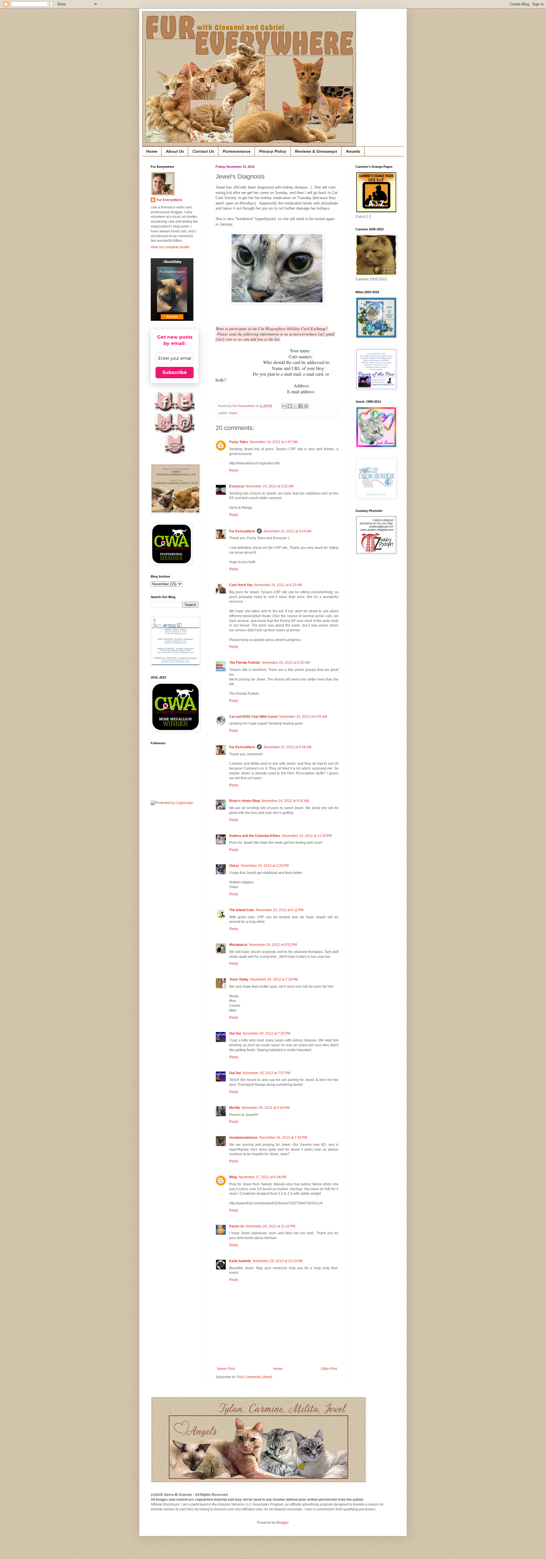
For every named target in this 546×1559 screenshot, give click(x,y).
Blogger (282, 1523)
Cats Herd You (241, 585)
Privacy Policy (272, 151)
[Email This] (284, 406)
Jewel (233, 413)
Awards (353, 151)
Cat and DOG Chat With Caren (253, 717)
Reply (233, 470)
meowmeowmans (243, 1138)
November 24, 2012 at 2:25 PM (265, 866)
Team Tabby (239, 979)
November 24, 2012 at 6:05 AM (303, 717)
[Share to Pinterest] (306, 406)
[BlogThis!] (290, 406)
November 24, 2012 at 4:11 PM (279, 910)
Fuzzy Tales (238, 442)
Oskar (234, 866)
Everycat (236, 486)
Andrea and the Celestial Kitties (254, 836)
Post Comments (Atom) (254, 1377)
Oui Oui (235, 1033)
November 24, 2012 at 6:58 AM (287, 747)
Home (151, 151)
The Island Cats (241, 910)
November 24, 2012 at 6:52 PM (273, 945)
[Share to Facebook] (300, 406)
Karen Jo (236, 1226)
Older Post (329, 1369)
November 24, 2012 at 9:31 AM (285, 801)
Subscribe (174, 372)
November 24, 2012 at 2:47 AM (273, 442)
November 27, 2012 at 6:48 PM (262, 1177)
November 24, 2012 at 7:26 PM (274, 979)
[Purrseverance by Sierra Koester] (172, 289)
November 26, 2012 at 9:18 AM (265, 1108)
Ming (233, 1177)
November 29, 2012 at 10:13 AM (278, 1261)
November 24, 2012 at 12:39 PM (307, 836)
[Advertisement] (372, 649)
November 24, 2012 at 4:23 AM (278, 585)
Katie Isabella (240, 1261)
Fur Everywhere (242, 531)
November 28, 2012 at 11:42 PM (270, 1226)
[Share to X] (295, 406)
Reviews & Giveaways (316, 151)
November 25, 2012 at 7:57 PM (266, 1073)
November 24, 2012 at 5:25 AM (286, 663)
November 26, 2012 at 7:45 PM (283, 1138)
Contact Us (203, 151)
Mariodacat (238, 945)
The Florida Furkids (244, 663)
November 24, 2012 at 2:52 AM (269, 486)
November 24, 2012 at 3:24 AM (287, 531)
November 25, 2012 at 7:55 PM (266, 1033)
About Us (175, 151)
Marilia (234, 1108)
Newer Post (226, 1369)
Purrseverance (237, 151)
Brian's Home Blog (244, 801)
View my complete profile (170, 247)
